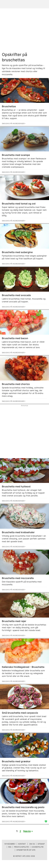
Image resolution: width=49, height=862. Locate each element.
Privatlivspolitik (21, 847)
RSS (9, 847)
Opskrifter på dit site (25, 850)
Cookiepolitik (37, 847)
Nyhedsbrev (10, 844)
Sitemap (41, 844)
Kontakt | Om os (26, 844)
